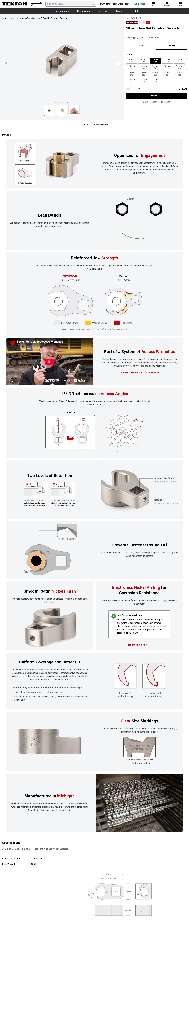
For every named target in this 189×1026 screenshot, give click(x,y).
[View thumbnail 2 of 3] (61, 110)
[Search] (93, 4)
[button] (62, 60)
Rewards (142, 4)
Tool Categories (62, 11)
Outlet (135, 11)
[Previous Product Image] (6, 63)
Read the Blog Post (137, 644)
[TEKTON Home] (22, 4)
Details (84, 124)
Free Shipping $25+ (122, 4)
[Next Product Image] (118, 63)
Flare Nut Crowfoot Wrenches (55, 18)
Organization (83, 11)
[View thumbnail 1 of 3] (49, 110)
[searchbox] (71, 3)
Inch (141, 46)
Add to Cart (156, 95)
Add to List (164, 102)
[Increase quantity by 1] (139, 88)
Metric (171, 46)
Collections (103, 11)
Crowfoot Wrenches (31, 18)
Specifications (101, 124)
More (119, 11)
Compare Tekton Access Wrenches (137, 372)
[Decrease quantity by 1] (128, 88)
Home (4, 18)
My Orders (105, 4)
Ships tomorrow (152, 37)
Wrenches (15, 18)
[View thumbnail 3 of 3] (74, 110)
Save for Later (150, 102)
